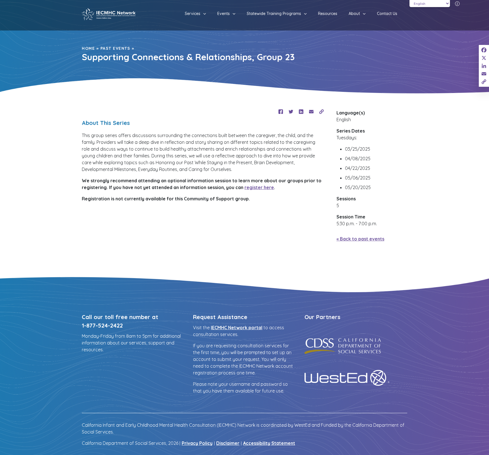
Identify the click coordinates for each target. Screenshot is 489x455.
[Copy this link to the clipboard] (321, 111)
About (354, 13)
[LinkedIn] (484, 66)
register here (259, 187)
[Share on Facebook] (280, 111)
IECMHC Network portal (236, 327)
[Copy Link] (484, 82)
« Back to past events (360, 239)
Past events (115, 48)
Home (88, 48)
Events (223, 13)
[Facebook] (484, 50)
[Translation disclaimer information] (457, 3)
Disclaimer (227, 443)
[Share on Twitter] (291, 111)
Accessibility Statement (269, 443)
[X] (484, 58)
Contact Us (387, 13)
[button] (203, 13)
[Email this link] (311, 111)
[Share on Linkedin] (301, 111)
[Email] (484, 74)
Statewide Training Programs (274, 13)
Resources (327, 13)
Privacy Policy (197, 443)
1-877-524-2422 (102, 325)
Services (192, 13)
